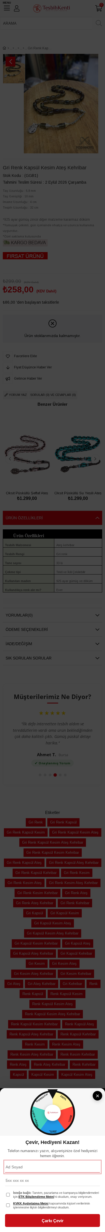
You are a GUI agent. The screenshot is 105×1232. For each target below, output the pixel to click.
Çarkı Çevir (53, 1220)
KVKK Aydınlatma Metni (30, 1203)
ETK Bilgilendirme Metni (36, 1196)
